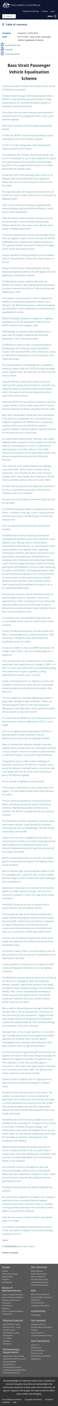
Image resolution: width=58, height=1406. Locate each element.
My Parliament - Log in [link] (11, 1324)
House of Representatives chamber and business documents (12, 1300)
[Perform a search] (4, 16)
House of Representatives (12, 1294)
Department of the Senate (13, 1356)
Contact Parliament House (41, 1335)
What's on (35, 1345)
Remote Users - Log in (12, 1327)
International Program (40, 1285)
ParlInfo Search (9, 1330)
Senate (5, 1271)
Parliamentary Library (39, 1282)
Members (6, 1308)
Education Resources (39, 1279)
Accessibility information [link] (12, 1399)
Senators (5, 1279)
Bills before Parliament (40, 1294)
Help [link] (15, 1402)
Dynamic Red (7, 1276)
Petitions (34, 1330)
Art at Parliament (37, 1350)
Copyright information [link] (33, 1399)
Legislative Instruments (40, 1305)
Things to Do (36, 1347)
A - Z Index (7, 1338)
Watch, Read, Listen (39, 1274)
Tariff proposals (37, 1302)
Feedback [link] (6, 1402)
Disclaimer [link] (49, 1399)
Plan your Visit (36, 1353)
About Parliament (38, 1276)
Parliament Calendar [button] (31, 11)
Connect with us (37, 1332)
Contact (45, 11)
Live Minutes (7, 1305)
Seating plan (7, 1282)
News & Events (37, 1271)
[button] (52, 16)
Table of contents (15, 24)
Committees (36, 1315)
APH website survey (11, 1332)
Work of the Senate (10, 1274)
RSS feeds (7, 1344)
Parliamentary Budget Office (14, 1370)
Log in (52, 11)
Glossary (6, 1341)
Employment (8, 1335)
